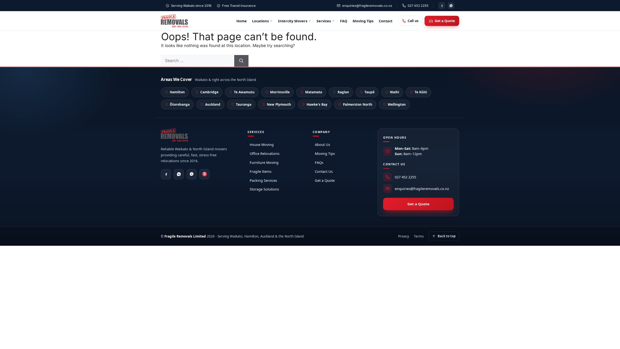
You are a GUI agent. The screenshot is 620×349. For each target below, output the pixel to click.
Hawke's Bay (317, 104)
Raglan (343, 92)
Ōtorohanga (180, 104)
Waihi (394, 92)
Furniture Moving (264, 162)
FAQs (319, 162)
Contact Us (324, 171)
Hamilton (177, 92)
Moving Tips (363, 20)
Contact (385, 20)
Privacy (403, 236)
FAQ (343, 20)
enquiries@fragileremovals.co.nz (367, 6)
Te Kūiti (421, 92)
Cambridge (209, 92)
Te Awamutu (244, 92)
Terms (419, 236)
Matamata (313, 92)
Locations (260, 20)
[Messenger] (191, 174)
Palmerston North (357, 104)
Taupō (369, 92)
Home (241, 20)
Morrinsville (280, 92)
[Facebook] (441, 5)
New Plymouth (279, 104)
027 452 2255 (418, 6)
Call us (413, 20)
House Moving (262, 144)
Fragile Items (260, 171)
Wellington (397, 104)
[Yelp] (204, 174)
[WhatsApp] (451, 5)
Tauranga (243, 104)
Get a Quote (445, 20)
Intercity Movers (292, 20)
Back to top (447, 236)
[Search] (241, 61)
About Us (322, 144)
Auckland (212, 104)
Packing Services (263, 180)
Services (324, 20)
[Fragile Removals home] (174, 20)
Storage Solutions (264, 189)
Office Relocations (264, 153)
